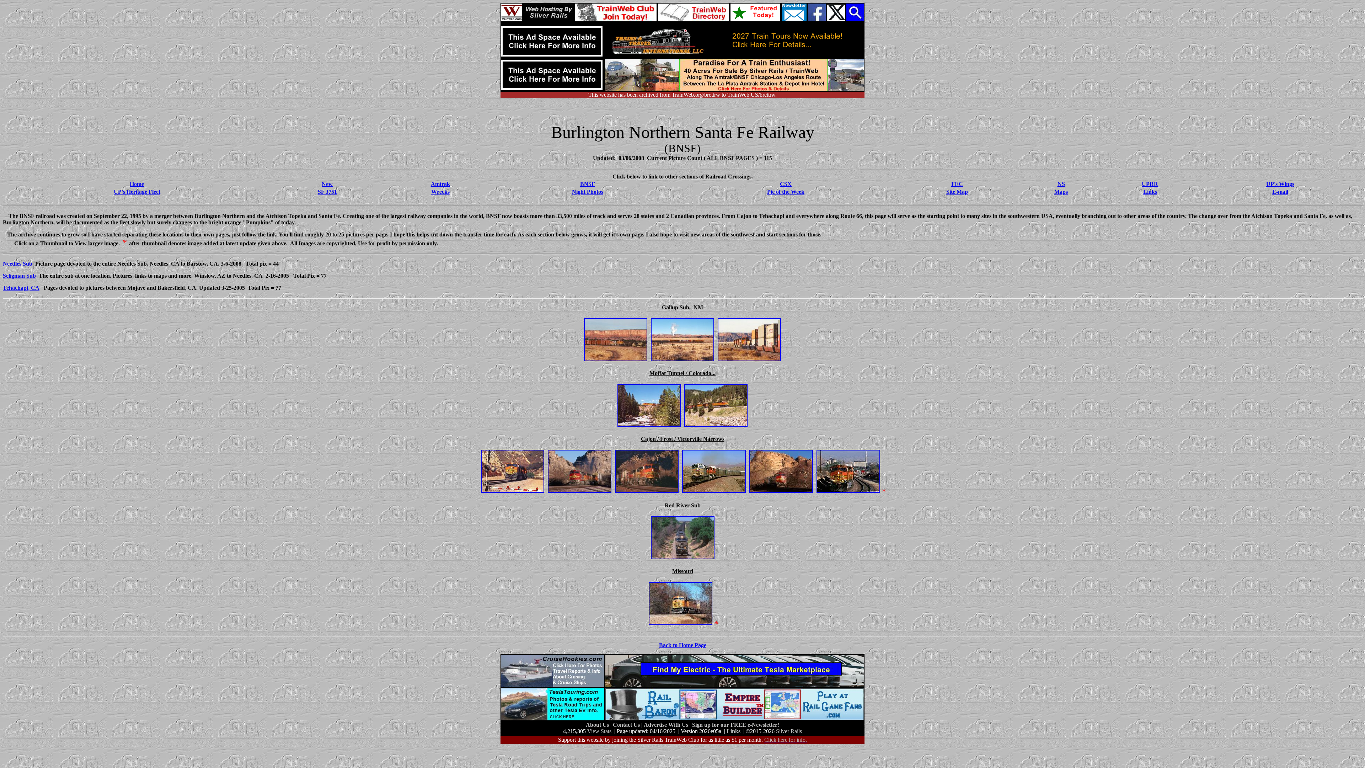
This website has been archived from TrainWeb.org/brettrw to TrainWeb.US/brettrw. (682, 95)
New (327, 184)
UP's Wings (1280, 184)
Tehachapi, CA (21, 288)
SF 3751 (327, 192)
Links (1150, 192)
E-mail (1280, 192)
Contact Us (627, 725)
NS (1061, 184)
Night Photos (587, 192)
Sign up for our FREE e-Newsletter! (735, 725)
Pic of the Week (785, 192)
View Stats (599, 731)
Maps (1061, 192)
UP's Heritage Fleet (137, 192)
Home (137, 184)
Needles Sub (17, 264)
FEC (957, 184)
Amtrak (440, 184)
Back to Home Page (682, 645)
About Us (598, 725)
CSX (786, 184)
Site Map (957, 192)
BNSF (587, 184)
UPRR (1150, 184)
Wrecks (440, 192)
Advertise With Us (667, 725)
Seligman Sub (19, 276)
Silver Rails (789, 731)
